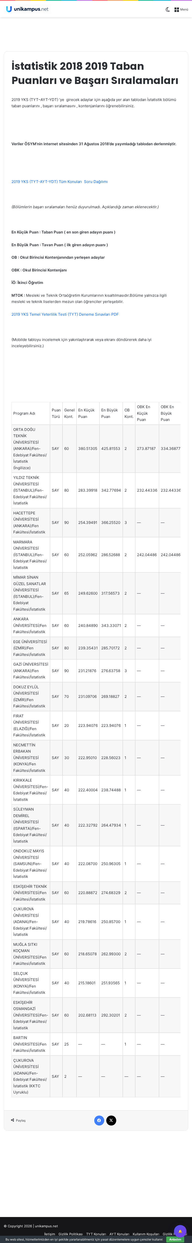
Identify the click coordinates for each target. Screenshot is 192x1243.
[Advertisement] (96, 33)
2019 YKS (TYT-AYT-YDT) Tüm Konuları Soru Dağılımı (60, 181)
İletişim (49, 1234)
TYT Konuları (96, 1234)
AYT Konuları (119, 1234)
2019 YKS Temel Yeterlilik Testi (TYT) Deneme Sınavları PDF (65, 314)
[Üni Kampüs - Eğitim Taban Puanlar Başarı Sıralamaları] (27, 9)
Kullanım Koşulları (146, 1234)
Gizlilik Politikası (70, 1234)
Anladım (175, 1239)
